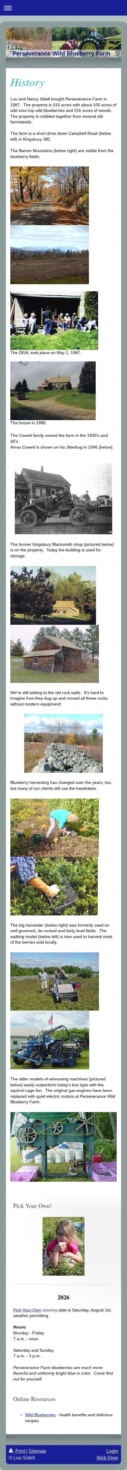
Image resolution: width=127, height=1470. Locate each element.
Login (112, 1451)
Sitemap (37, 1451)
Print (20, 1451)
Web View (107, 1457)
